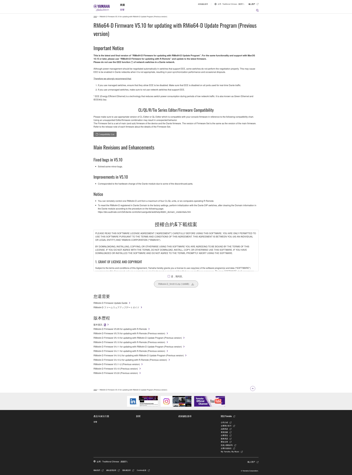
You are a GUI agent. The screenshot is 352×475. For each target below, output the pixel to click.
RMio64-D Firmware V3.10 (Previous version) (116, 368)
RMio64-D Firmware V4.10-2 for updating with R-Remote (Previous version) (130, 359)
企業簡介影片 (226, 425)
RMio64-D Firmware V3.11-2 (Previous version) (117, 364)
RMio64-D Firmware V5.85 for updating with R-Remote (120, 329)
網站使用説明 (111, 470)
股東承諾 (224, 438)
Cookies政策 (141, 470)
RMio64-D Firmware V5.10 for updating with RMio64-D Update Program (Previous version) (138, 337)
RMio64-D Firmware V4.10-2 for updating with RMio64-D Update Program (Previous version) (139, 355)
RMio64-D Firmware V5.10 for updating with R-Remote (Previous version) (129, 342)
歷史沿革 (224, 441)
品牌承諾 (224, 428)
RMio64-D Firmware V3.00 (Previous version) (116, 373)
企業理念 (224, 435)
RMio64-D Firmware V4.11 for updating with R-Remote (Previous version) (129, 351)
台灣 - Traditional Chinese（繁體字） (231, 4)
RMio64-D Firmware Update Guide (110, 303)
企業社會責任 (226, 448)
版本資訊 (98, 324)
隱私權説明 (126, 470)
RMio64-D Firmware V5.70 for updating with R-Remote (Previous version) (129, 333)
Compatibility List (106, 134)
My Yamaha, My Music (230, 451)
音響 (122, 9)
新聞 (138, 416)
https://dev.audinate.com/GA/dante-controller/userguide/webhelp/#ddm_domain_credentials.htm (144, 211)
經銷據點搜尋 (203, 4)
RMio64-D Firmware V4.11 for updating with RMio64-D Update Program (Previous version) (138, 346)
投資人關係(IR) (227, 445)
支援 (95, 16)
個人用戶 (251, 4)
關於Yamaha (226, 416)
